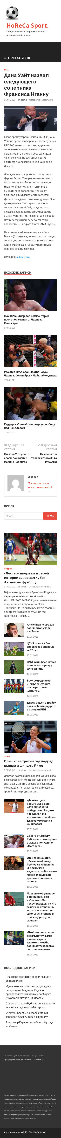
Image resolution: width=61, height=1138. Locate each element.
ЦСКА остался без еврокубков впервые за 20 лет (40, 647)
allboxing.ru (23, 256)
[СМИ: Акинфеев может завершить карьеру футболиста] (14, 673)
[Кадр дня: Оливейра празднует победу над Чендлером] (30, 420)
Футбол (8, 569)
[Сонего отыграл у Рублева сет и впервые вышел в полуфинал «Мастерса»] (14, 847)
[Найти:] (30, 516)
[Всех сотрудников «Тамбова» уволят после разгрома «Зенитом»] (14, 692)
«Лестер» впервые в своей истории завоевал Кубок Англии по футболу (26, 577)
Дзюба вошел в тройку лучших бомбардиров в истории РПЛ (41, 706)
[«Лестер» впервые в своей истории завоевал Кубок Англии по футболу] (30, 565)
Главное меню (19, 57)
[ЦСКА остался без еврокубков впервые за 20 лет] (14, 654)
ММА (6, 70)
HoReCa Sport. (28, 25)
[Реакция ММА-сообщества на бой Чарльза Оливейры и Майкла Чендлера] (30, 368)
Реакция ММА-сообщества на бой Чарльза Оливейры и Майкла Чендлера (30, 373)
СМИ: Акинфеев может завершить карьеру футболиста (41, 665)
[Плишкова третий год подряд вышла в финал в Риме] (30, 753)
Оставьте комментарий (41, 99)
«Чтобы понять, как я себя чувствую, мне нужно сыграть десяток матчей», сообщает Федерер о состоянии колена (40, 941)
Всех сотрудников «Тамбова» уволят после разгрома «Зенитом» (39, 685)
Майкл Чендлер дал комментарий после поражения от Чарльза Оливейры (26, 319)
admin (24, 99)
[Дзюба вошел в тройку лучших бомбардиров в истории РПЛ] (14, 714)
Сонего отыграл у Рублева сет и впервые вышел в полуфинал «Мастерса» (42, 840)
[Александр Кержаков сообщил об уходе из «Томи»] (14, 636)
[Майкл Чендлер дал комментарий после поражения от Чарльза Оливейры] (30, 312)
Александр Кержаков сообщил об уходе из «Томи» (40, 628)
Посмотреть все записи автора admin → (40, 487)
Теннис (8, 757)
